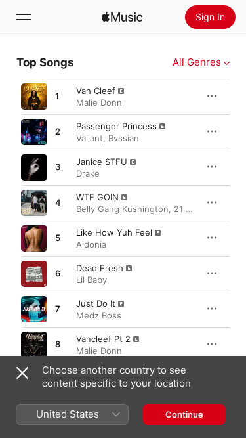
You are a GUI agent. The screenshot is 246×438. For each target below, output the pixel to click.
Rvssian (123, 138)
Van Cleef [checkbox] (95, 90)
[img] (122, 17)
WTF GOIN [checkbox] (97, 197)
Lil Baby (91, 279)
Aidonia (91, 244)
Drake (88, 173)
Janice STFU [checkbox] (101, 161)
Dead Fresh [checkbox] (99, 268)
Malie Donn (99, 102)
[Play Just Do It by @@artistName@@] (34, 309)
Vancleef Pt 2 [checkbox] (103, 339)
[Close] (22, 373)
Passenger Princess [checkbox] (116, 126)
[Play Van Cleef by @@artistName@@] (34, 96)
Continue (184, 414)
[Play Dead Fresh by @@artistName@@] (34, 274)
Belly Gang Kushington (122, 209)
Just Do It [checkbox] (95, 303)
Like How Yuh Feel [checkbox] (114, 232)
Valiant (89, 138)
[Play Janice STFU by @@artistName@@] (34, 167)
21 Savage (194, 209)
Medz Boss (98, 315)
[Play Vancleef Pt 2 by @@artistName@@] (34, 345)
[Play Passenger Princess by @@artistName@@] (34, 132)
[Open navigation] (23, 17)
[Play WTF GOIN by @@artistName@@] (34, 203)
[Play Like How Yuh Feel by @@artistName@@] (34, 238)
